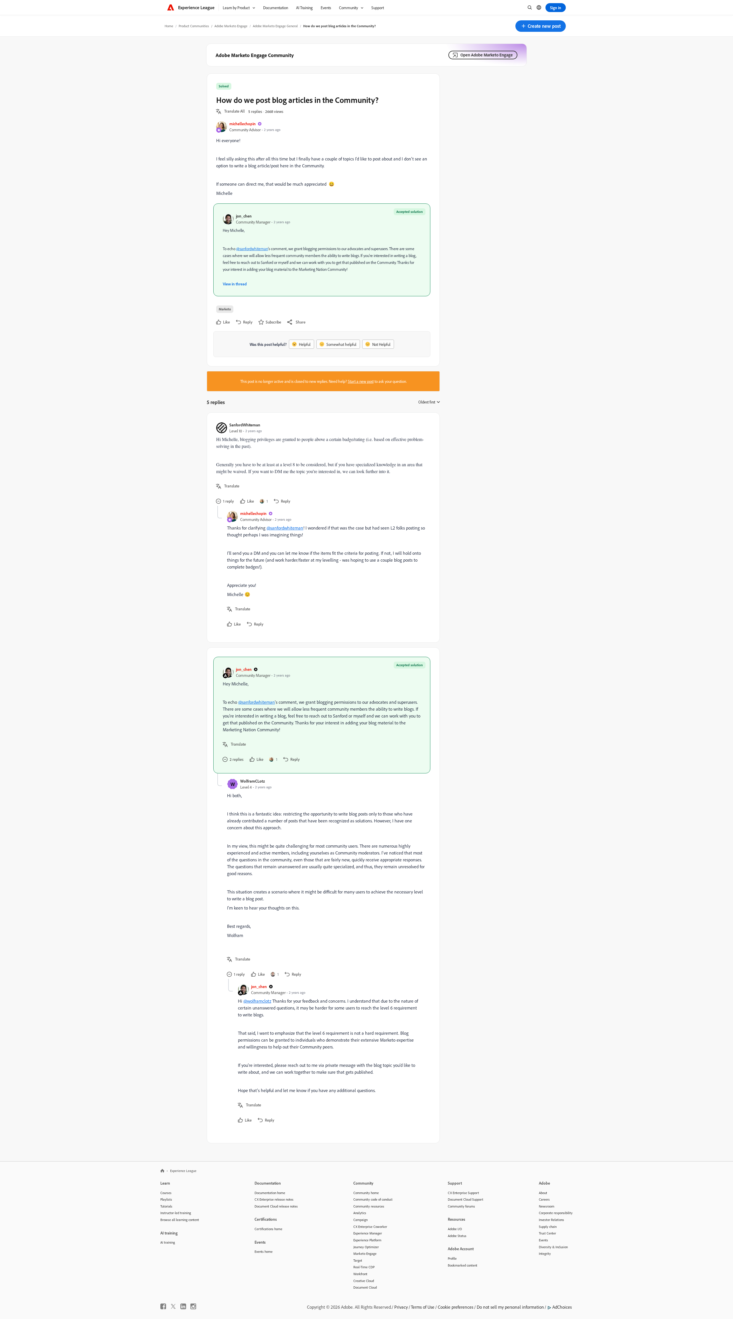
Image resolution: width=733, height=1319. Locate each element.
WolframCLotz (252, 781)
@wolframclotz (257, 1001)
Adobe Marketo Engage (230, 26)
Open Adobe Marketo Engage (486, 55)
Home (169, 26)
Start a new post (361, 381)
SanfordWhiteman (244, 424)
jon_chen (244, 215)
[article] (321, 464)
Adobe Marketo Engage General (275, 26)
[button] (540, 26)
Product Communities (194, 26)
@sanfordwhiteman (252, 248)
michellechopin (242, 123)
